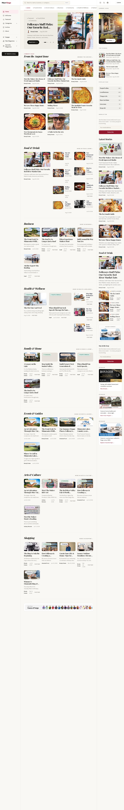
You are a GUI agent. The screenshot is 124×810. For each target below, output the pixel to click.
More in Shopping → (86, 538)
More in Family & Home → (84, 349)
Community (70, 8)
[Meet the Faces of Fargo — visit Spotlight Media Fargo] (58, 607)
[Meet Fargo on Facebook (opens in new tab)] (107, 2)
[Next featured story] (53, 41)
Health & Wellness (83, 8)
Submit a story (11, 54)
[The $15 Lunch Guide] (75, 31)
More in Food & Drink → (85, 148)
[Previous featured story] (50, 41)
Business (60, 8)
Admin (119, 2)
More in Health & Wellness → (83, 289)
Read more (32, 40)
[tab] (43, 40)
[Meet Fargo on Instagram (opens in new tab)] (100, 2)
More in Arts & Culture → (84, 475)
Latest (28, 8)
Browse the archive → (85, 57)
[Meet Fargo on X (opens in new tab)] (104, 2)
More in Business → (86, 224)
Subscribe (110, 132)
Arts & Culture (50, 8)
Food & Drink (38, 8)
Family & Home (96, 8)
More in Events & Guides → (84, 414)
